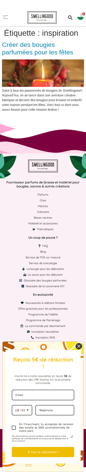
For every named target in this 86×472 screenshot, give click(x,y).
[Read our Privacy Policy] (71, 436)
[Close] (79, 346)
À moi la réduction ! (43, 452)
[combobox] (22, 410)
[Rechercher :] (70, 17)
